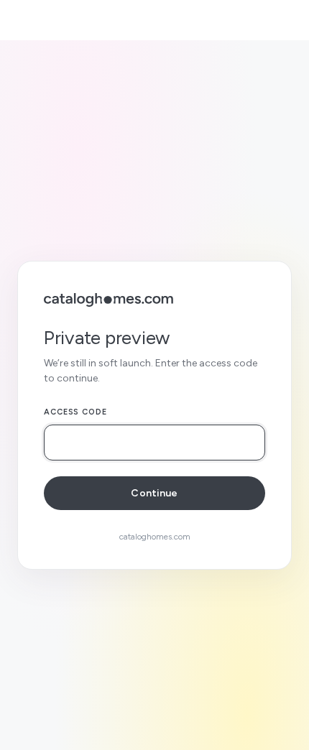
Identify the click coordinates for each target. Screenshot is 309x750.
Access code (75, 412)
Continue (154, 493)
